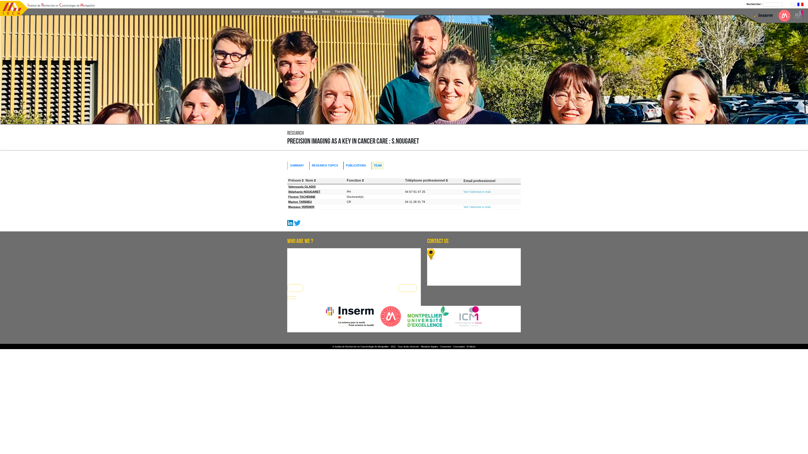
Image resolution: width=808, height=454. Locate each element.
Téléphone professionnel (425, 180)
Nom (310, 180)
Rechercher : (754, 4)
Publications (356, 165)
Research (311, 11)
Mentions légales (429, 346)
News (326, 11)
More (295, 288)
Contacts (363, 11)
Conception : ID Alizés (464, 346)
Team (378, 165)
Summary (297, 165)
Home (296, 11)
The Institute (343, 11)
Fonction (354, 180)
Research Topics (325, 165)
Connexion (445, 346)
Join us (408, 288)
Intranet (379, 11)
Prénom (295, 180)
